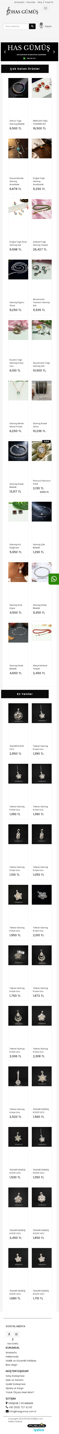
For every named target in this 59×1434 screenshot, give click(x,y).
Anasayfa (19, 2)
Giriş (40, 2)
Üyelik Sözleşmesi (15, 1384)
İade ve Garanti (14, 1380)
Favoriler (31, 2)
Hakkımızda (12, 1356)
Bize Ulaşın (11, 1364)
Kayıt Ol (49, 2)
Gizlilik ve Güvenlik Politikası (21, 1360)
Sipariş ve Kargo (15, 1388)
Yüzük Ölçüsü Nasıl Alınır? (20, 1392)
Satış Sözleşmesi (15, 1376)
